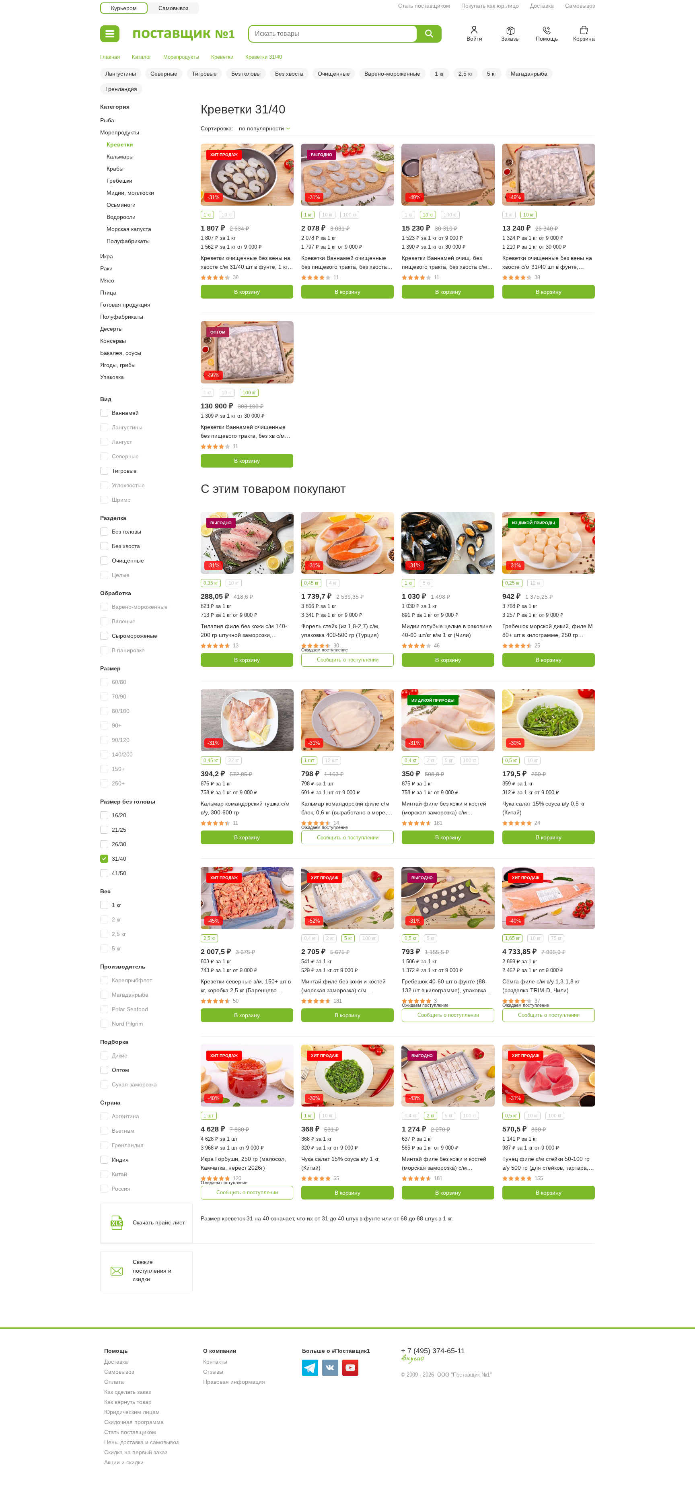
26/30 (119, 844)
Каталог (141, 57)
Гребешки (119, 180)
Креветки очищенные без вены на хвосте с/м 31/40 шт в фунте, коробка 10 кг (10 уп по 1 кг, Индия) (547, 263)
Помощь (116, 1351)
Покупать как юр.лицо (490, 5)
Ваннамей (125, 413)
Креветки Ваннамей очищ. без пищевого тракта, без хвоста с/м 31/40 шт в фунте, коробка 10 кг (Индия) (444, 263)
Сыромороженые (134, 636)
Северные (163, 73)
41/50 (119, 873)
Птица (108, 292)
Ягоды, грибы (118, 365)
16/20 (119, 815)
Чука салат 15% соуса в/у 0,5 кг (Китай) (543, 808)
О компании (219, 1351)
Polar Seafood (130, 1009)
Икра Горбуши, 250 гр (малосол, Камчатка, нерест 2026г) (243, 1163)
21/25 (119, 829)
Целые (121, 575)
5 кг (491, 73)
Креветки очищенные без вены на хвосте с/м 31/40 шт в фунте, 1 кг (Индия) (245, 263)
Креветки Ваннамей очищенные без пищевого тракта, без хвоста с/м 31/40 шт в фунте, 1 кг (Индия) (347, 263)
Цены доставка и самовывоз (141, 1442)
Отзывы (213, 1371)
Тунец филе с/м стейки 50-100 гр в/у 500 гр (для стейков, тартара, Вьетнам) (546, 1164)
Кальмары (120, 156)
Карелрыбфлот (132, 980)
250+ (118, 783)
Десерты (111, 329)
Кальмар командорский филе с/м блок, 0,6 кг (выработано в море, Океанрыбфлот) (345, 808)
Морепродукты (181, 57)
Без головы (246, 73)
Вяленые (124, 621)
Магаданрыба (529, 73)
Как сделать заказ (127, 1392)
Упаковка (112, 377)
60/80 (119, 682)
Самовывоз (580, 5)
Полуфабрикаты (128, 241)
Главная (110, 57)
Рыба (107, 120)
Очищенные (334, 73)
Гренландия (121, 89)
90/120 (121, 740)
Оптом (120, 1070)
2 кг (116, 919)
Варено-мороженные (392, 73)
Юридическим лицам (132, 1412)
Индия (120, 1159)
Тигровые (204, 73)
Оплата (114, 1382)
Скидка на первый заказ (135, 1452)
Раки (106, 268)
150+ (118, 769)
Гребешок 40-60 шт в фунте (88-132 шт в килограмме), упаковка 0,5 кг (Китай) (444, 986)
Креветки (222, 57)
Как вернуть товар (128, 1402)
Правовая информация (234, 1382)
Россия (121, 1188)
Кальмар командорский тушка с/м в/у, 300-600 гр (245, 808)
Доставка (542, 5)
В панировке (128, 650)
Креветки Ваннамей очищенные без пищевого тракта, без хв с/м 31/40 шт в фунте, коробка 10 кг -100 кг (243, 432)
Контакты (215, 1361)
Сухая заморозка (134, 1084)
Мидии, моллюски (130, 193)
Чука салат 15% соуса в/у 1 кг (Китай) (340, 1163)
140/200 (122, 754)
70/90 (119, 696)
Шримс (121, 500)
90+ (116, 725)
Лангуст (122, 442)
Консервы (113, 341)
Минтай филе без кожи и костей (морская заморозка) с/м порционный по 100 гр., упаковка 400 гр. (445, 808)
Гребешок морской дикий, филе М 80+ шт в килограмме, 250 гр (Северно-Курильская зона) (547, 631)
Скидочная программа (134, 1422)
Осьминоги (121, 205)
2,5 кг (466, 73)
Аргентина (125, 1116)
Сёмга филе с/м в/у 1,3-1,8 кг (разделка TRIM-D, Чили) (541, 985)
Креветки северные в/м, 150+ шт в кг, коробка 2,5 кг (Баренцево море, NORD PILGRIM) (246, 986)
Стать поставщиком (424, 5)
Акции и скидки (124, 1462)
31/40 (119, 858)
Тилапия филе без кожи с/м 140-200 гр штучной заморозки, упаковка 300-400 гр (244, 631)
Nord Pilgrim (127, 1023)
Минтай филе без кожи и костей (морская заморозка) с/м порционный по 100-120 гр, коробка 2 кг (444, 1164)
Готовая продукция (125, 304)
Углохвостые (128, 485)
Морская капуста (129, 229)
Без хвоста (289, 73)
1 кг (439, 73)
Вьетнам (123, 1130)
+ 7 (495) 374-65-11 (433, 1351)
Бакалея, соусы (120, 353)
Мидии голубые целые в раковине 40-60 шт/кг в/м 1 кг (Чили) (447, 630)
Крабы (115, 168)
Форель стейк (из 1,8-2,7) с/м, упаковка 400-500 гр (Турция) (340, 630)
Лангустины (120, 73)
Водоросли (121, 217)
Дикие (119, 1055)
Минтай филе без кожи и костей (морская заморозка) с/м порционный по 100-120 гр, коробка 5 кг (343, 986)
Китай (119, 1174)
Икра (106, 256)
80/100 (121, 711)
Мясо (107, 280)
